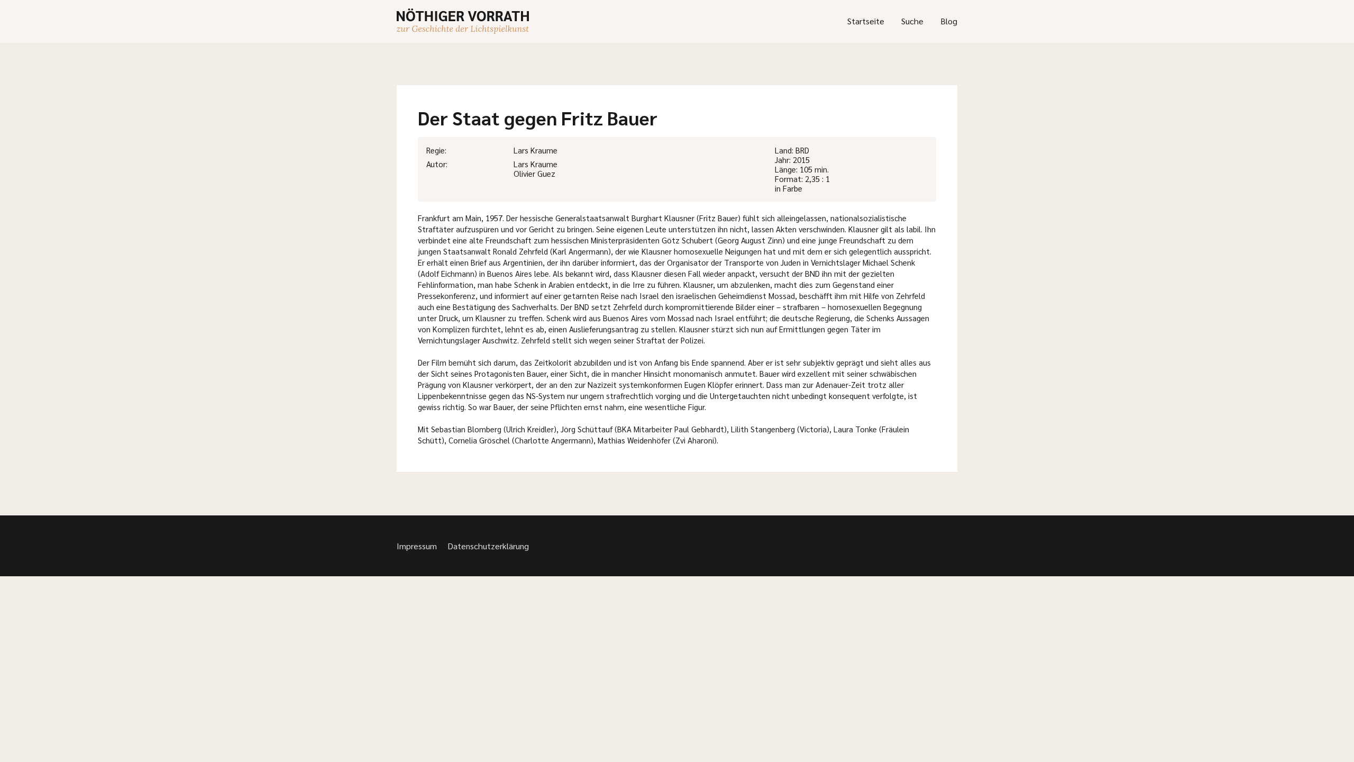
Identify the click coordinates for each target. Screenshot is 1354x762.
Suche (912, 20)
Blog (948, 20)
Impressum (417, 545)
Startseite (865, 20)
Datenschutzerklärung (488, 545)
